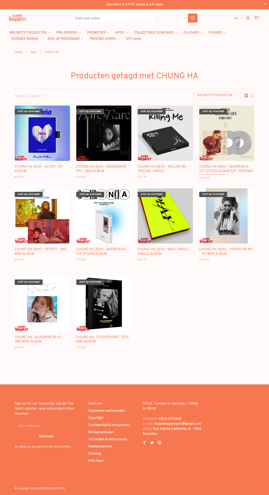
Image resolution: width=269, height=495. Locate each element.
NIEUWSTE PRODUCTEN (28, 33)
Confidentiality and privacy (109, 425)
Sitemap (94, 454)
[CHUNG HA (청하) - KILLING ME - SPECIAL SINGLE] (165, 134)
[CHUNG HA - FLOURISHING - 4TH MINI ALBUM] (104, 304)
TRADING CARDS (103, 39)
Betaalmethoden (101, 432)
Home (18, 52)
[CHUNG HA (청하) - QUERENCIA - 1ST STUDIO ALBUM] (104, 216)
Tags (33, 52)
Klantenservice (100, 447)
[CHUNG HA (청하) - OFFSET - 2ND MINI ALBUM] (42, 216)
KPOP (119, 33)
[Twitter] (152, 443)
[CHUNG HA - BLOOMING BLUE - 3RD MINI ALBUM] (42, 304)
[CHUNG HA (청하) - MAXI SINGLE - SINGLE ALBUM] (165, 216)
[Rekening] (248, 18)
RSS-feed (95, 461)
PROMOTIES (96, 33)
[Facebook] (144, 443)
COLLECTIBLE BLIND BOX (154, 33)
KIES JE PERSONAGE (64, 39)
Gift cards (133, 39)
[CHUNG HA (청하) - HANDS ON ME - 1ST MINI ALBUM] (226, 216)
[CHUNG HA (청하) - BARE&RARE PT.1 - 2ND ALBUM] (104, 134)
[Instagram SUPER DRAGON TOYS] (159, 443)
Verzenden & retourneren (107, 439)
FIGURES (215, 33)
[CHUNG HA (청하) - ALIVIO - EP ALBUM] (42, 134)
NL (237, 18)
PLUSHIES (191, 33)
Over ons (95, 404)
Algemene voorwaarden (106, 411)
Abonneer (46, 436)
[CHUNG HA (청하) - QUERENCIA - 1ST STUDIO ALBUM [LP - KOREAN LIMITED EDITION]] (226, 134)
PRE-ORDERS (66, 33)
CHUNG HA (51, 52)
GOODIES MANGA (24, 39)
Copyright (95, 418)
